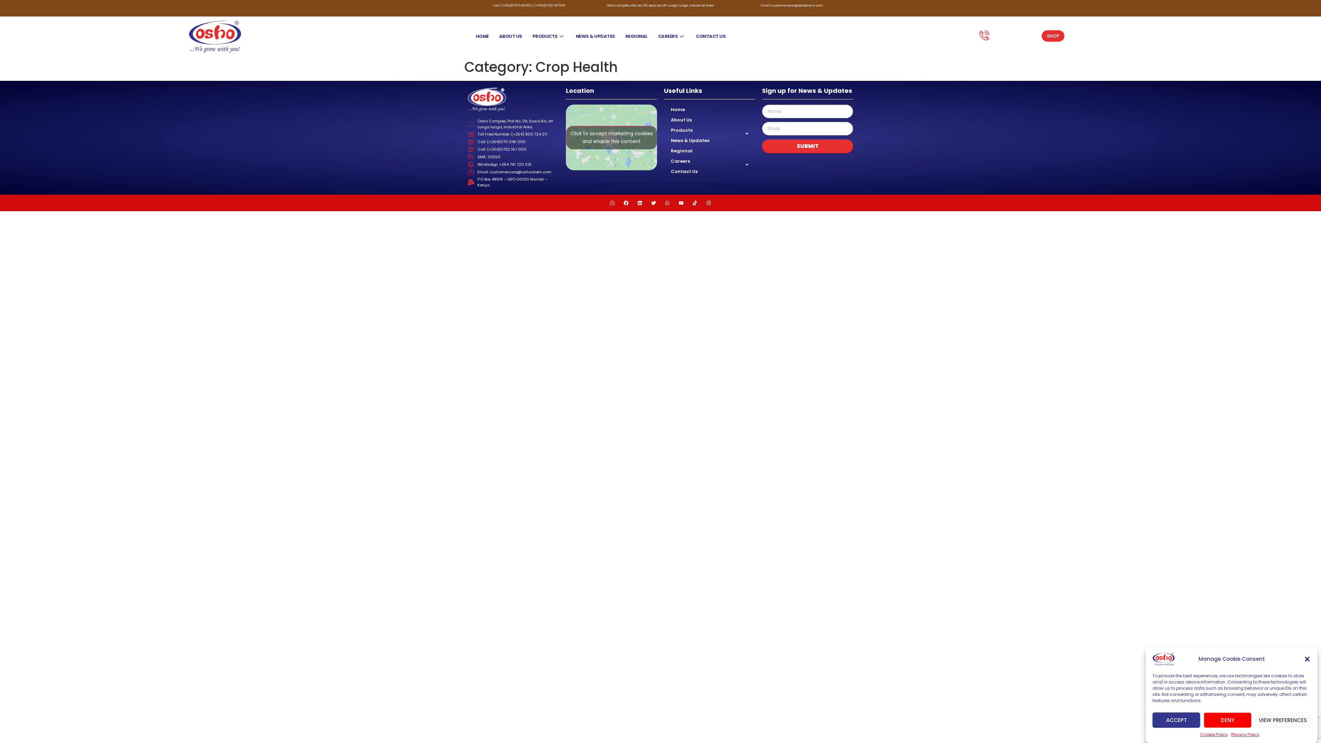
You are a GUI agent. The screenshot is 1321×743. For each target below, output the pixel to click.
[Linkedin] (640, 203)
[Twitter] (653, 203)
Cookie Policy (1214, 734)
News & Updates (595, 36)
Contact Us (711, 36)
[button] (1307, 659)
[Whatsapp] (667, 203)
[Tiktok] (695, 203)
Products (545, 36)
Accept (1176, 719)
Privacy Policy (1245, 734)
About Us (510, 36)
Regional (636, 36)
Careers (668, 36)
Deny (1227, 719)
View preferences (1283, 719)
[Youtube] (681, 203)
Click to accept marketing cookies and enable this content (611, 137)
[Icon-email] (612, 203)
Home (482, 36)
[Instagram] (708, 203)
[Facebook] (626, 203)
